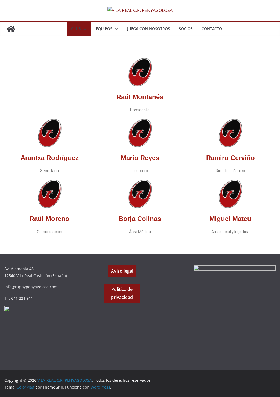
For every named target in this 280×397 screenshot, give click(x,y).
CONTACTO (212, 28)
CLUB (76, 28)
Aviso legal (122, 271)
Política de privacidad (122, 293)
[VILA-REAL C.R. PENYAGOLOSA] (11, 29)
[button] (84, 29)
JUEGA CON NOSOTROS (148, 28)
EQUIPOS (104, 28)
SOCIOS (186, 28)
